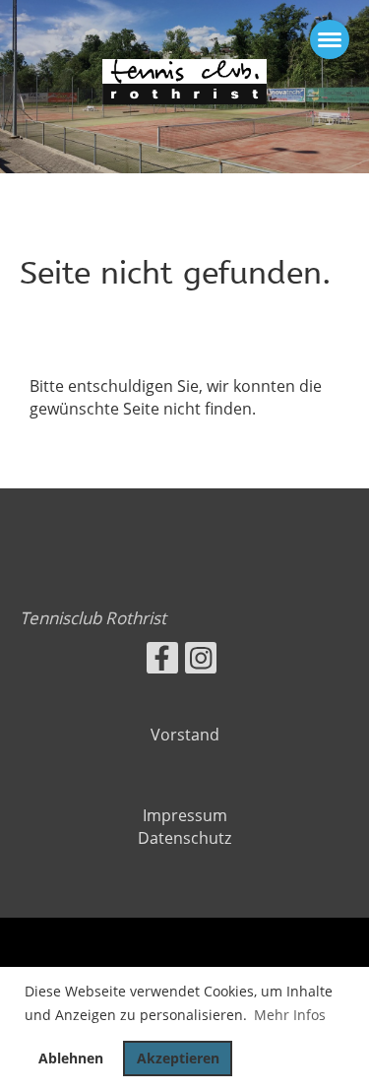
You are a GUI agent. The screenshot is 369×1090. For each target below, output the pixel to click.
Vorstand (185, 734)
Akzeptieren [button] (178, 1058)
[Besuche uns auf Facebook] (162, 661)
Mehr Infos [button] (290, 1014)
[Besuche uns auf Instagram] (200, 661)
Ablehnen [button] (70, 1058)
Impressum (185, 815)
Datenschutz (184, 838)
